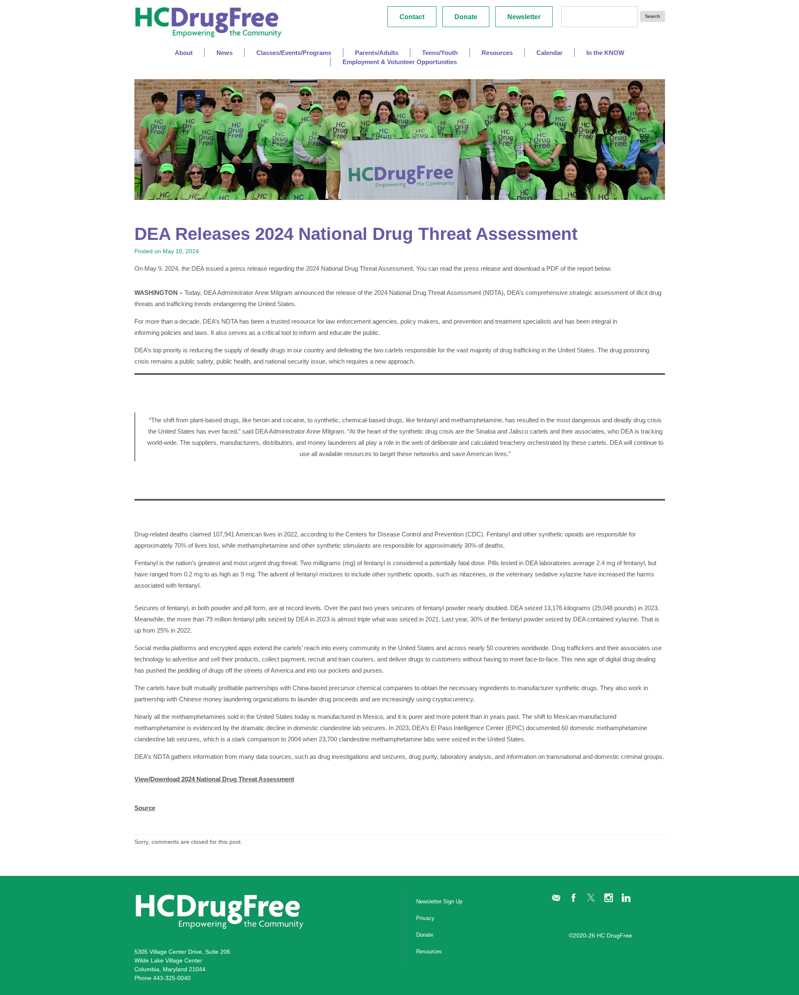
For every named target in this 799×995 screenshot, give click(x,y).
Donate (465, 16)
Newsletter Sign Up (439, 901)
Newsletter (524, 16)
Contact (412, 16)
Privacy (425, 918)
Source (144, 807)
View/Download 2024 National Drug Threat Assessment (214, 779)
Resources (429, 951)
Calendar (549, 52)
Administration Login (611, 921)
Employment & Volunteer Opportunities (399, 61)
